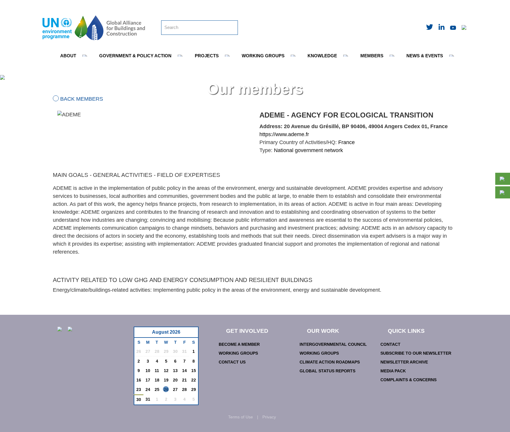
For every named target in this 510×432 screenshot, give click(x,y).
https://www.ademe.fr (284, 134)
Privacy (269, 417)
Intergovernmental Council (333, 344)
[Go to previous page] (142, 334)
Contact (390, 344)
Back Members (81, 99)
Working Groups (238, 353)
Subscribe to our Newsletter (415, 353)
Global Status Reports (327, 371)
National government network (308, 150)
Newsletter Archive (404, 362)
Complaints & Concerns (408, 379)
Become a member (239, 344)
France (346, 142)
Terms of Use (240, 417)
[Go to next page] (192, 334)
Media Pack (393, 371)
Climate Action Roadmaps (330, 362)
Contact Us (232, 362)
